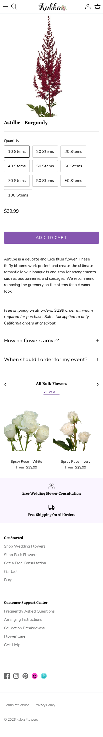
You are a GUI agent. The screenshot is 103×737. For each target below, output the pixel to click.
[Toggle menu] (5, 6)
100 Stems (18, 195)
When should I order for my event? (45, 359)
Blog (8, 580)
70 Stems (17, 180)
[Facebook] (7, 676)
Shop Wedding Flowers (25, 546)
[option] (51, 65)
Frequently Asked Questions (29, 611)
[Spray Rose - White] (26, 428)
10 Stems (17, 151)
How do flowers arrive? (31, 340)
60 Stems (73, 166)
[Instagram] (16, 676)
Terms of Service (16, 705)
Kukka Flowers (27, 719)
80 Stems (45, 180)
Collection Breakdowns (24, 628)
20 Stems (45, 151)
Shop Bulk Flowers (21, 555)
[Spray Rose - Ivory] (75, 428)
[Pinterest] (25, 676)
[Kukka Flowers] (51, 7)
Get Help (12, 645)
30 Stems (73, 151)
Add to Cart (51, 237)
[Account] (86, 6)
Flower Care (15, 636)
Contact (11, 571)
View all (52, 392)
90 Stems (73, 180)
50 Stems (45, 166)
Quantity (11, 141)
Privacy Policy (45, 705)
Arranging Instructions (23, 619)
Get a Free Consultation (25, 563)
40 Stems (17, 166)
